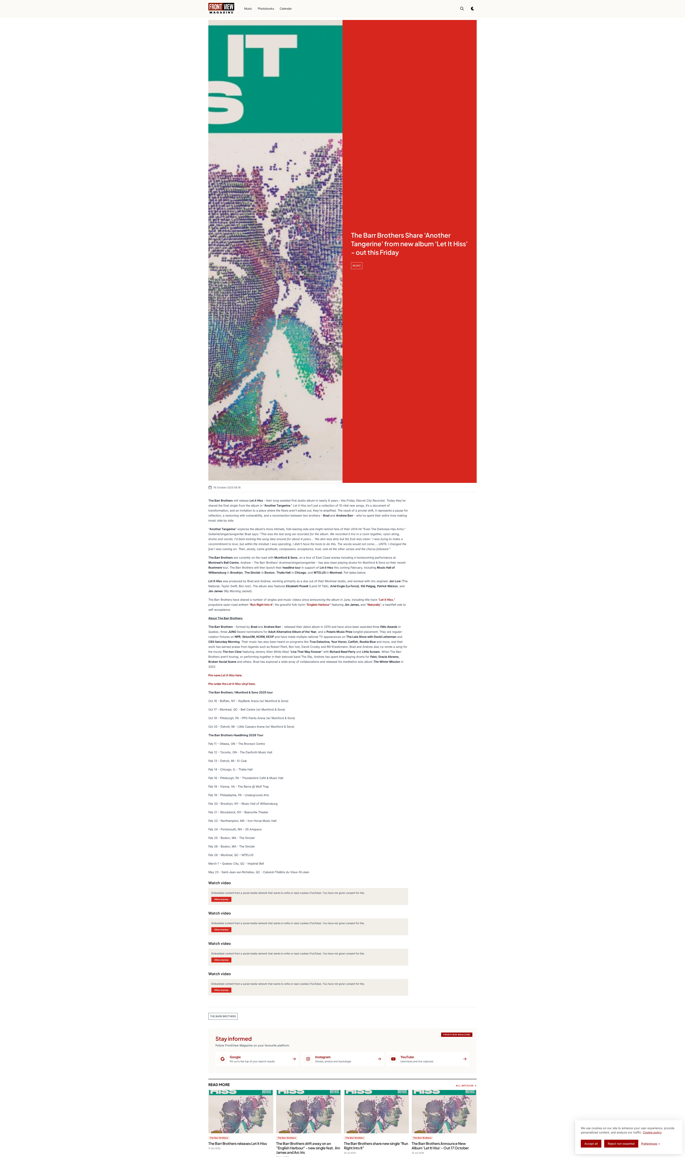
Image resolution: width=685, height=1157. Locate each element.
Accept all (591, 1143)
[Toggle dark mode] (473, 8)
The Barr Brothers (219, 1137)
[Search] (462, 8)
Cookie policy (652, 1132)
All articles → (466, 1085)
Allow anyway (221, 899)
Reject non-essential (621, 1143)
